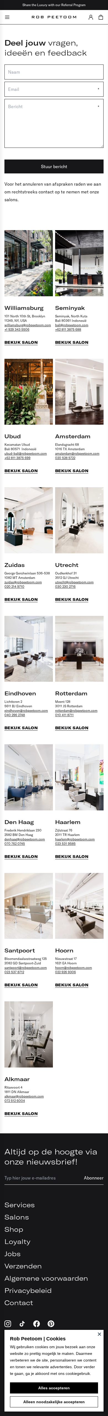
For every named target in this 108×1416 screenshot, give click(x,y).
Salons (16, 1217)
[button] (91, 17)
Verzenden (23, 1266)
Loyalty (17, 1241)
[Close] (99, 1334)
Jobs (12, 1254)
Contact (18, 1302)
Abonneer (94, 1178)
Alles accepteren (54, 1388)
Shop (13, 1229)
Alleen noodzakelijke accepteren (54, 1402)
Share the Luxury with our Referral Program (54, 5)
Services (19, 1205)
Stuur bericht (54, 166)
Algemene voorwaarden (46, 1278)
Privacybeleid (28, 1290)
